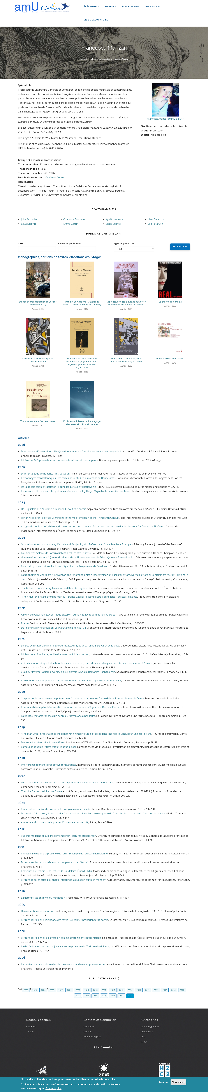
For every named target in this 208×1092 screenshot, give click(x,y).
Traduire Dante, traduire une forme (41, 791)
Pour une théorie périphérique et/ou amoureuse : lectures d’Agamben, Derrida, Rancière (71, 707)
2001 (130, 995)
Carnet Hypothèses (150, 1026)
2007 (78, 995)
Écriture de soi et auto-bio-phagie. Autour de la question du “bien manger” (63, 879)
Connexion (89, 1026)
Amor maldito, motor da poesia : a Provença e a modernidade (55, 809)
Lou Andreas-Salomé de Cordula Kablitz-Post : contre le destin (56, 553)
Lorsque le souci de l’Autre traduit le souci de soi (48, 746)
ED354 (144, 1041)
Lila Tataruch (155, 223)
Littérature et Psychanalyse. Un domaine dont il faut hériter (55, 654)
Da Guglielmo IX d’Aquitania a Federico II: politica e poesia (53, 509)
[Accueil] (43, 6)
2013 (139, 990)
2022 (60, 990)
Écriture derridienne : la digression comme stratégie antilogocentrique (61, 937)
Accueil (84, 59)
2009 (173, 990)
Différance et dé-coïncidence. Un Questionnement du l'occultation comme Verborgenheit (71, 451)
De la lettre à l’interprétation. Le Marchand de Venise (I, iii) (54, 627)
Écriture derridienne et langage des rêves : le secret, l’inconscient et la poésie (64, 920)
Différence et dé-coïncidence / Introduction (45, 473)
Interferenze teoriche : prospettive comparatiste (48, 764)
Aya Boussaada (114, 219)
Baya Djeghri (28, 223)
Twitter (30, 1031)
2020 (78, 990)
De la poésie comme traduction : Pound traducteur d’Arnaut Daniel (59, 486)
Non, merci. (178, 1082)
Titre (20, 243)
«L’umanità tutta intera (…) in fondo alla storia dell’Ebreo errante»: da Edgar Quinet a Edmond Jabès (77, 557)
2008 (182, 990)
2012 (147, 990)
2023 (52, 990)
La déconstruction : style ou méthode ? (43, 897)
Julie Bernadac (29, 219)
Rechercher (152, 6)
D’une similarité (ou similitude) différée (43, 742)
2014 (130, 990)
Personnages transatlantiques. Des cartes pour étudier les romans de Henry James (68, 478)
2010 (165, 990)
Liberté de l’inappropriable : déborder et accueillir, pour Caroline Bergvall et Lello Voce (70, 645)
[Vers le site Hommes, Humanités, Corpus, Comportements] (164, 1070)
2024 (43, 990)
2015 (121, 990)
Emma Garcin (70, 223)
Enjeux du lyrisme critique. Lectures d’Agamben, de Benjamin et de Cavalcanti (64, 566)
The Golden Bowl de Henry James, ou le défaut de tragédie (54, 588)
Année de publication (69, 243)
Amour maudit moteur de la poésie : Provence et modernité (54, 822)
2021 (69, 990)
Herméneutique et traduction (37, 911)
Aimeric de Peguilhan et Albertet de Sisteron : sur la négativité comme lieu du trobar (68, 614)
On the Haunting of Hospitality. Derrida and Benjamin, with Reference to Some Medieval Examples (77, 544)
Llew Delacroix (156, 219)
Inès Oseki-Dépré (54, 177)
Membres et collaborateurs (100, 59)
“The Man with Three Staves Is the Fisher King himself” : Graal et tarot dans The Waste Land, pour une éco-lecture (86, 733)
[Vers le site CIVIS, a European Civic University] (43, 1070)
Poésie (25, 623)
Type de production (124, 243)
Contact (87, 1031)
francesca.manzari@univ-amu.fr (165, 118)
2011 (156, 990)
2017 (104, 990)
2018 (95, 990)
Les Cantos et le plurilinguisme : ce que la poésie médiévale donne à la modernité (67, 782)
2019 (87, 990)
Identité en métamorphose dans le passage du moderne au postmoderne (63, 964)
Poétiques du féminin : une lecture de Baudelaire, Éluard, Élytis (56, 871)
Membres (111, 6)
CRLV (143, 1036)
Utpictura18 (147, 1031)
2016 (113, 990)
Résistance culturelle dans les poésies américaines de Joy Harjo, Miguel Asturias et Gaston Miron (76, 491)
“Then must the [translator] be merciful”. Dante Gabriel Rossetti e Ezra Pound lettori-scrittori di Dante (79, 596)
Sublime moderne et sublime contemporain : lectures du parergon (58, 835)
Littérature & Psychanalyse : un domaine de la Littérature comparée (59, 460)
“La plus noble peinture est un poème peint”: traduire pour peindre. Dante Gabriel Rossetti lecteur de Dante (82, 698)
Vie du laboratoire (96, 20)
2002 (121, 995)
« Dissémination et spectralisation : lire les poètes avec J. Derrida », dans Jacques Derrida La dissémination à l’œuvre (86, 663)
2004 (104, 995)
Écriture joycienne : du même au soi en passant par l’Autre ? (55, 862)
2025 (34, 990)
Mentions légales (92, 1036)
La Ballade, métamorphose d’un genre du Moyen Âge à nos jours (58, 716)
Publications (131, 6)
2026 (26, 990)
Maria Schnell (113, 223)
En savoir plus (54, 1088)
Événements (92, 6)
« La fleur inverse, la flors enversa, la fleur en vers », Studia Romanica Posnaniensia (68, 672)
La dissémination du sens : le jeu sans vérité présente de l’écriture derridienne (65, 946)
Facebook (31, 1026)
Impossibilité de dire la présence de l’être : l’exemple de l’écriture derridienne (64, 853)
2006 (87, 995)
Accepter (164, 1082)
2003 (113, 995)
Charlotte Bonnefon (74, 219)
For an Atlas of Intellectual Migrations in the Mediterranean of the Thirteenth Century (70, 517)
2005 (95, 995)
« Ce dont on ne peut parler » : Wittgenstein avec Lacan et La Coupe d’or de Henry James (71, 680)
